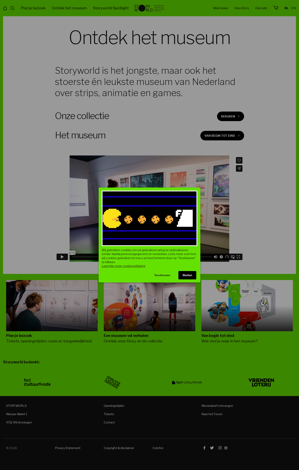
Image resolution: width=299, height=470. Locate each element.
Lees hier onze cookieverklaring (123, 266)
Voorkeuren (162, 275)
